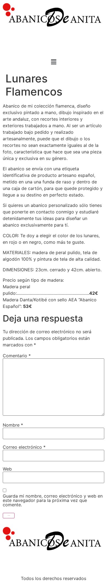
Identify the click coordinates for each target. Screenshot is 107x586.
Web (7, 469)
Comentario (17, 355)
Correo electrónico (24, 447)
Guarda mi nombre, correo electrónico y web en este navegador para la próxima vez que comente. (53, 500)
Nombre (13, 425)
